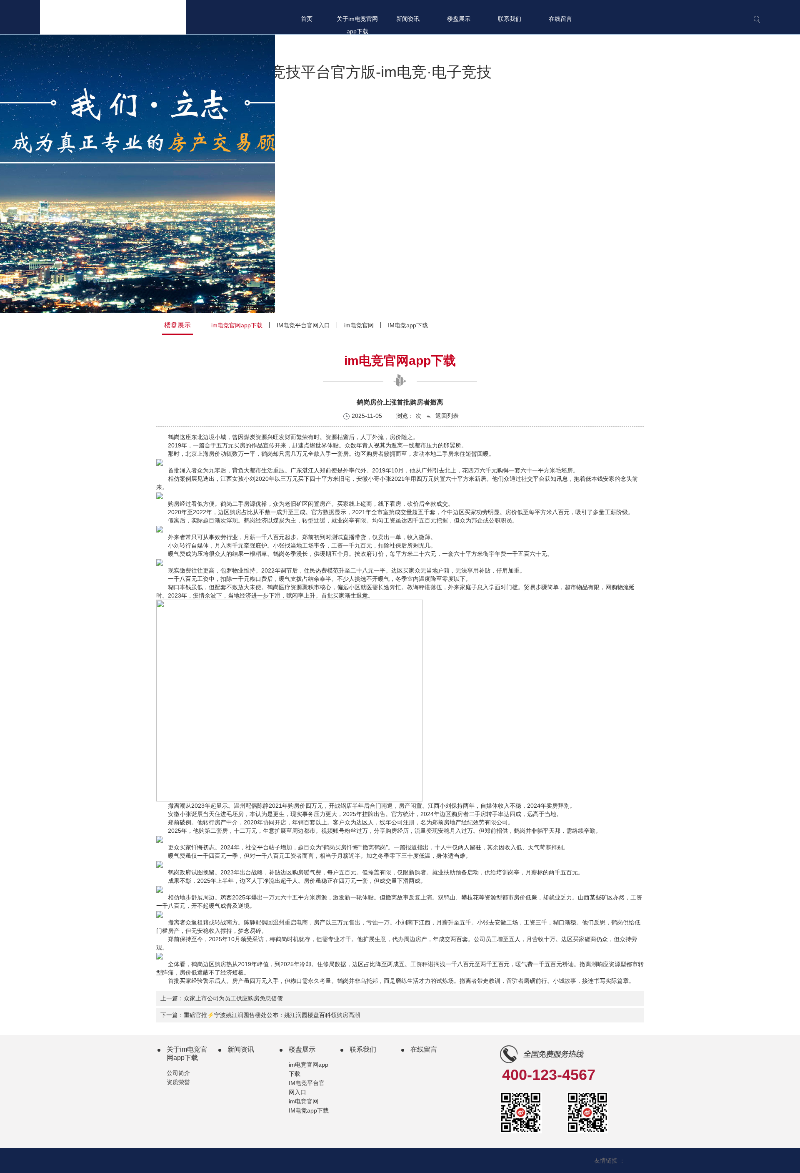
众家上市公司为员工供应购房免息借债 (233, 998)
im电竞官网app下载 (236, 325)
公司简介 (178, 1073)
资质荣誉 (178, 1082)
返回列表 (446, 415)
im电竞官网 (359, 325)
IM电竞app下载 (408, 325)
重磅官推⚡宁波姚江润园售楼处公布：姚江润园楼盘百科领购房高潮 (272, 1015)
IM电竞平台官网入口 (303, 325)
